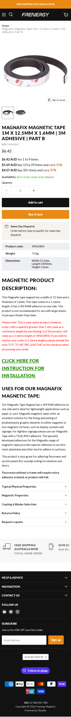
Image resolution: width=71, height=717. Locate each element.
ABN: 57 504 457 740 (35, 702)
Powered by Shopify (35, 710)
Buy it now (35, 214)
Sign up (56, 640)
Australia (34, 656)
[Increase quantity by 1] (33, 190)
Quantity (7, 182)
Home (5, 25)
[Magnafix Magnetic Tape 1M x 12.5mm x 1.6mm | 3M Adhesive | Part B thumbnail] (8, 113)
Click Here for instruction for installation (23, 368)
